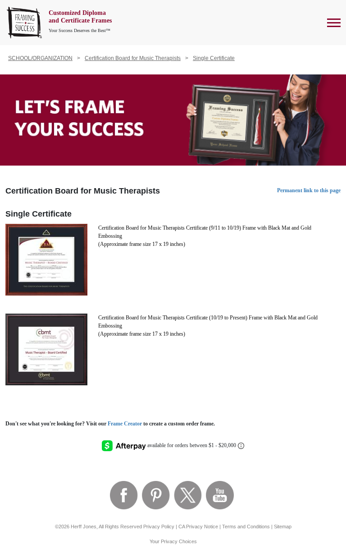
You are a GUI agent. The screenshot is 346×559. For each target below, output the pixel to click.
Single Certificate (214, 58)
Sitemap (282, 526)
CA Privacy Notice (198, 526)
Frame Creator (125, 423)
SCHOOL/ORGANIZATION (40, 58)
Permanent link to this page (309, 190)
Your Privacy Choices (173, 541)
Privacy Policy (158, 526)
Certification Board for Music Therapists (133, 58)
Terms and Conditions (246, 526)
